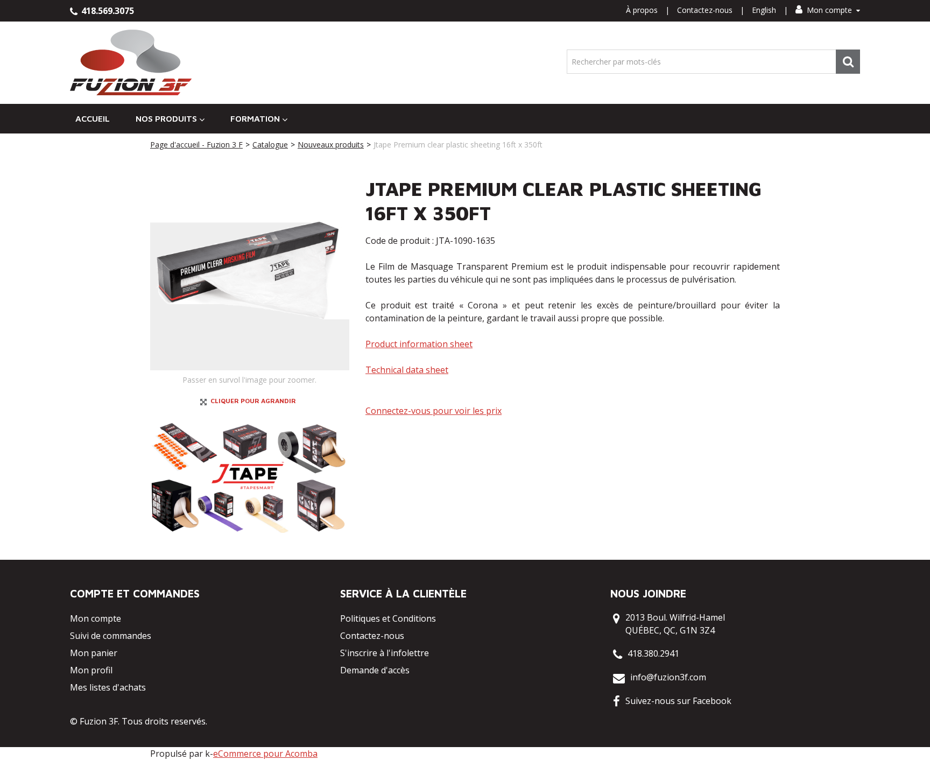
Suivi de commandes (110, 636)
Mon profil (91, 670)
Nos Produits (166, 118)
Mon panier (93, 653)
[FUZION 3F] (131, 63)
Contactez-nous (704, 10)
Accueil (92, 118)
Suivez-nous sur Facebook (678, 701)
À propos (642, 10)
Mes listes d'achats (108, 687)
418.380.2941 (653, 653)
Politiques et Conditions (388, 618)
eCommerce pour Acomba (265, 753)
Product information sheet (419, 344)
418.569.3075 (106, 11)
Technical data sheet (406, 370)
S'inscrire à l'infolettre (384, 653)
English (764, 10)
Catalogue (270, 144)
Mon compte (829, 10)
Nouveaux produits (331, 144)
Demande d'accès (375, 670)
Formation (255, 118)
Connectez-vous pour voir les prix (433, 411)
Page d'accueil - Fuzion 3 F (196, 144)
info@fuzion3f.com (668, 677)
